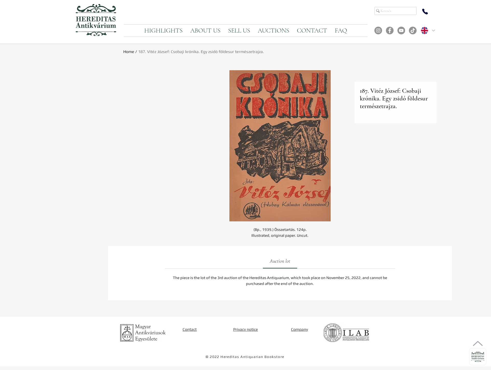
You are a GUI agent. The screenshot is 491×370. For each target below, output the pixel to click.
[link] (280, 261)
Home (128, 51)
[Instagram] (378, 30)
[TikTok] (413, 30)
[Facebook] (390, 30)
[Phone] (425, 11)
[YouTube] (401, 30)
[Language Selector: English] (427, 30)
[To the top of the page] (478, 343)
